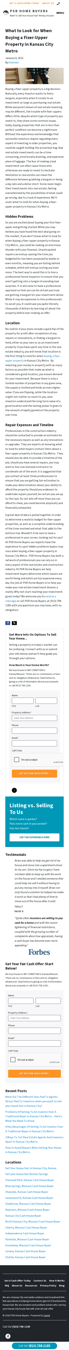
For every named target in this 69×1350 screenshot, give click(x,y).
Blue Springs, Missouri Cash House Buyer (29, 1186)
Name (15, 695)
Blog (61, 1285)
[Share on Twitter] (14, 623)
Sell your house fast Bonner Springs (26, 1174)
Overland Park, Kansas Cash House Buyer (29, 1180)
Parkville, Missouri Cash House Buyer (27, 1239)
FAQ (7, 1285)
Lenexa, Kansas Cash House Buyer (25, 1251)
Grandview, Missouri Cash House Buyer (28, 1245)
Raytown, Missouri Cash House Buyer (27, 1210)
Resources (31, 1285)
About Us (48, 3)
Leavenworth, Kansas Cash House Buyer (29, 1198)
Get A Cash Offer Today (24, 3)
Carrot (47, 1315)
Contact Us (39, 1280)
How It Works (57, 1280)
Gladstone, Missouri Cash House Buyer (28, 1204)
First (14, 706)
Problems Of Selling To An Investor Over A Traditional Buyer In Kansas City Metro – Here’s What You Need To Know (33, 1116)
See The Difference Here (34, 837)
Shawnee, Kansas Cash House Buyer (26, 1192)
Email (15, 738)
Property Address (22, 712)
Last (37, 706)
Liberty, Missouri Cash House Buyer (26, 1228)
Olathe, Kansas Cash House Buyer (25, 1257)
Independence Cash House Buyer (24, 1233)
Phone (15, 725)
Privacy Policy (48, 1285)
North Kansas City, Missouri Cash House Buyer (32, 1222)
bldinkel (14, 62)
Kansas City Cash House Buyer (23, 1216)
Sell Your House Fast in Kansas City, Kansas (30, 1168)
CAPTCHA (17, 750)
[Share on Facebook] (7, 623)
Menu (60, 13)
